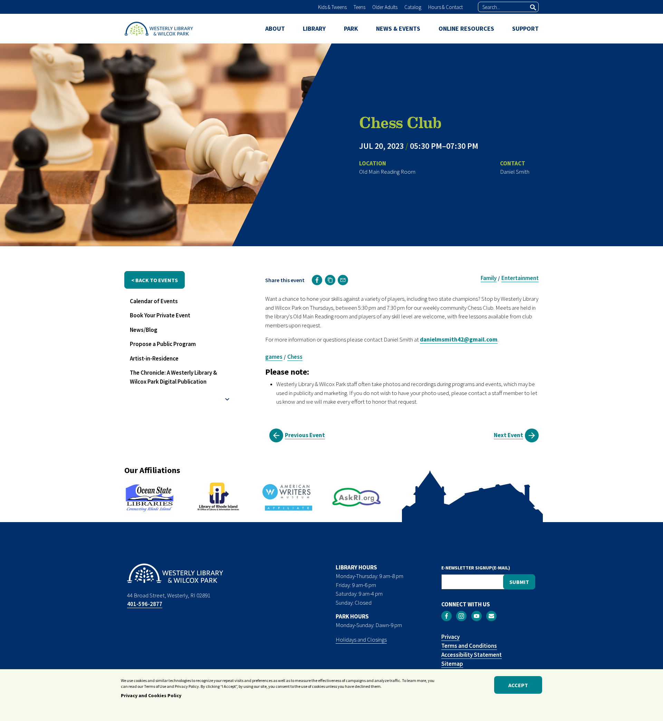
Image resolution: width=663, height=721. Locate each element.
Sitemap (452, 663)
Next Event (508, 435)
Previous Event (305, 435)
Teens (359, 7)
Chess (294, 356)
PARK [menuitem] (351, 28)
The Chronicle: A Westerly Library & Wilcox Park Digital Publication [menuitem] (173, 377)
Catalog (412, 7)
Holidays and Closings (361, 639)
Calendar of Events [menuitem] (154, 301)
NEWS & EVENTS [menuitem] (398, 28)
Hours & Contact (445, 7)
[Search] (533, 7)
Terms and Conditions (469, 646)
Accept (518, 685)
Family (489, 278)
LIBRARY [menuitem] (314, 28)
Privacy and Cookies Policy (151, 696)
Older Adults (384, 7)
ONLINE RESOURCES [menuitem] (466, 28)
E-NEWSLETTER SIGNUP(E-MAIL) (475, 568)
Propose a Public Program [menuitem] (163, 344)
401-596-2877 (144, 604)
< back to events (154, 280)
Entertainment (520, 278)
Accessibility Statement (471, 654)
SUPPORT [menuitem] (525, 28)
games (273, 356)
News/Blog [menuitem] (143, 330)
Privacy (450, 637)
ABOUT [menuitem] (275, 28)
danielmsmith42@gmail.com (459, 339)
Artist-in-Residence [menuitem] (154, 358)
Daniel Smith (514, 171)
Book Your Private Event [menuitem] (160, 315)
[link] (317, 280)
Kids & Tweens (332, 7)
